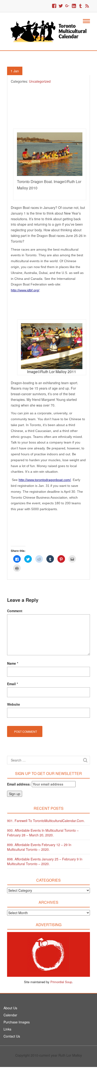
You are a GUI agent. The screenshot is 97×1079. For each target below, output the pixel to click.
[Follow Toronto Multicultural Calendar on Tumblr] (80, 6)
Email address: (19, 784)
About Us (10, 1008)
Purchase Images (17, 1022)
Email (12, 683)
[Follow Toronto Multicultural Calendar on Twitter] (60, 6)
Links (7, 1029)
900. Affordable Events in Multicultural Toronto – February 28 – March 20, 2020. (43, 832)
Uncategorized (40, 81)
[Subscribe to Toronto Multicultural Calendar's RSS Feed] (87, 6)
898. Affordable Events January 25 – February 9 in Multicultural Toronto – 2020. (44, 861)
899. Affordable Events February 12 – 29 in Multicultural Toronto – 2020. (39, 847)
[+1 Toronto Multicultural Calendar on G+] (67, 6)
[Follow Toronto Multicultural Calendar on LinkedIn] (74, 6)
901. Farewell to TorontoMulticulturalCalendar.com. (46, 820)
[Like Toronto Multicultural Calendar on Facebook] (54, 6)
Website (13, 704)
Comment (14, 610)
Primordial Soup (61, 982)
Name (12, 663)
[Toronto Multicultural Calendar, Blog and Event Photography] (48, 31)
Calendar (10, 1015)
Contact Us (12, 1036)
